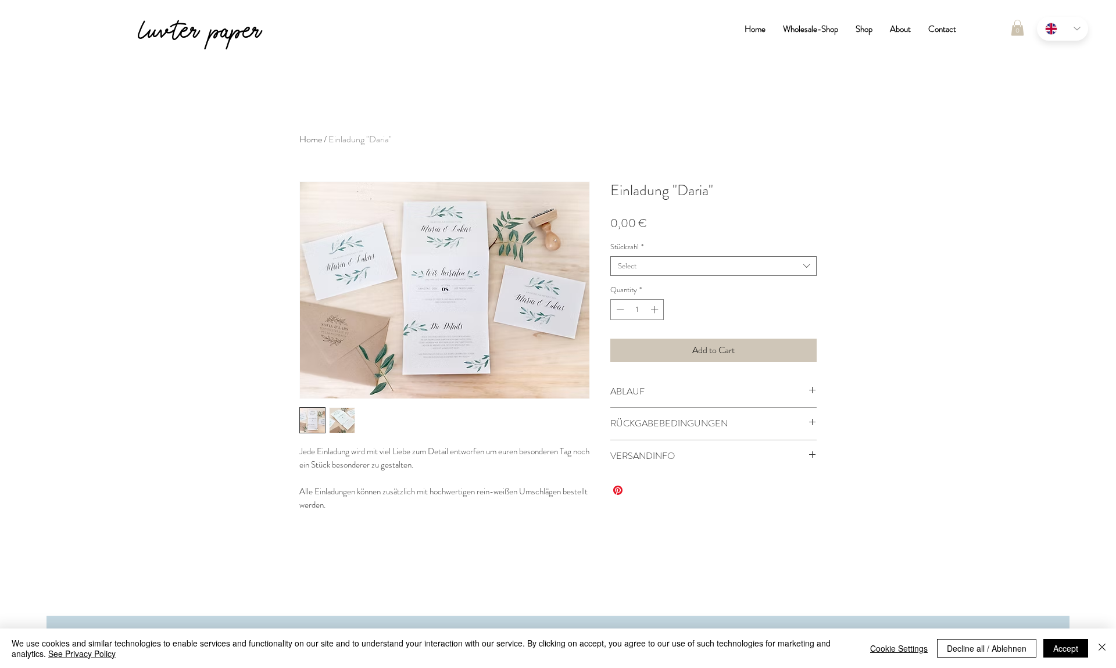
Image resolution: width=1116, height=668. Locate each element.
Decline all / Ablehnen (986, 648)
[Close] (1102, 648)
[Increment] (656, 309)
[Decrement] (619, 309)
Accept (1065, 648)
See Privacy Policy (82, 653)
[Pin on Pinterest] (618, 490)
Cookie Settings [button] (899, 648)
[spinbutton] (637, 309)
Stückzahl (626, 247)
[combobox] (713, 266)
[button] (1017, 27)
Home (310, 139)
